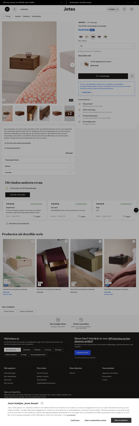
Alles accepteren (121, 420)
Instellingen (75, 420)
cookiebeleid (71, 415)
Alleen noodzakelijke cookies (95, 420)
